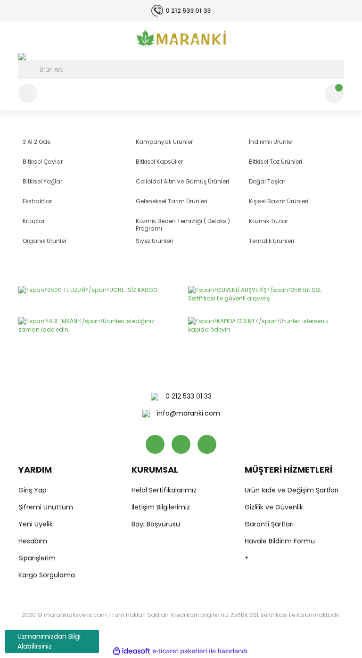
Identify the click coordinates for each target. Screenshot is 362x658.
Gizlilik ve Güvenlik (274, 507)
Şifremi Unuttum (45, 507)
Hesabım (32, 541)
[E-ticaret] (179, 651)
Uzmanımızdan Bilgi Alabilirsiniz (49, 641)
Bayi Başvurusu (156, 524)
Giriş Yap (32, 490)
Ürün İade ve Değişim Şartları (291, 490)
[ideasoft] (131, 651)
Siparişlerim (37, 558)
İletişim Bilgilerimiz (161, 507)
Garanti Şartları (269, 524)
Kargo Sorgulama (46, 575)
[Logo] (181, 37)
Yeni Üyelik (35, 524)
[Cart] (334, 93)
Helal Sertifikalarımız (164, 490)
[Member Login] (27, 93)
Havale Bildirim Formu (280, 541)
